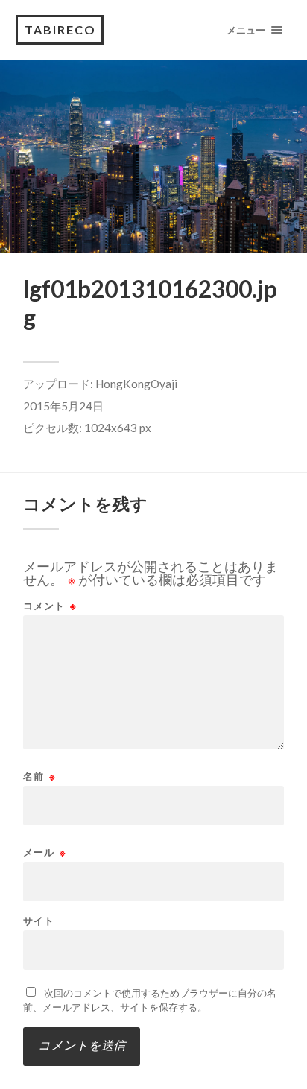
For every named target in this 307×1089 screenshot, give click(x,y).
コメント (50, 606)
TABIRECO (60, 29)
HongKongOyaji (136, 383)
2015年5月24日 (63, 406)
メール (44, 852)
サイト (38, 921)
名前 (39, 776)
